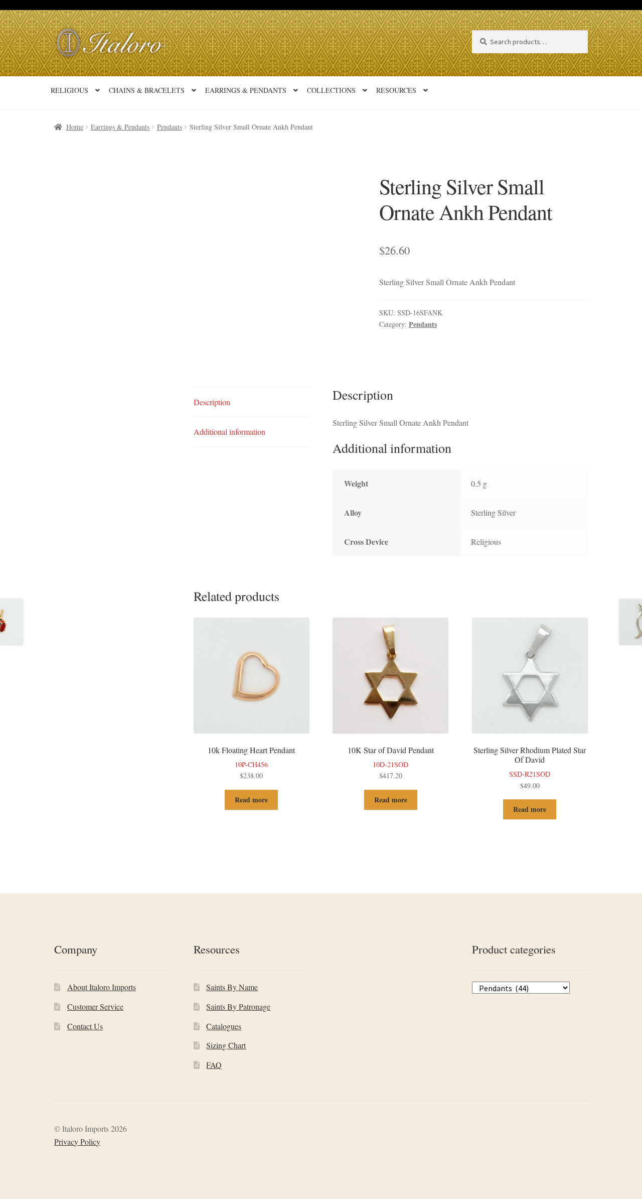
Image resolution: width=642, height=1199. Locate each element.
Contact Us (85, 1026)
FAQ (214, 1064)
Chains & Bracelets (147, 90)
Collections (331, 90)
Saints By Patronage (238, 1006)
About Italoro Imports (101, 987)
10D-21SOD (391, 763)
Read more (251, 799)
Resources (396, 90)
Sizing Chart (226, 1045)
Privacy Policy (77, 1141)
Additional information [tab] (229, 431)
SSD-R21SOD (529, 767)
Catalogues (223, 1026)
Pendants (169, 127)
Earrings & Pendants (245, 90)
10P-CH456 (251, 763)
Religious (69, 90)
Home (74, 127)
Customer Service (95, 1006)
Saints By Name (232, 987)
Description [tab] (212, 402)
